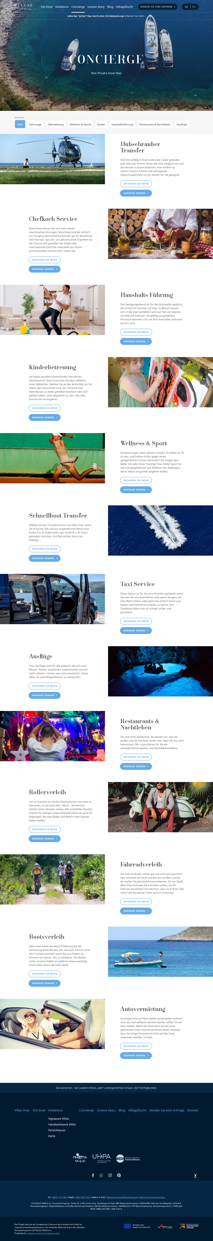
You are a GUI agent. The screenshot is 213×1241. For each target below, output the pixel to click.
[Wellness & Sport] (52, 458)
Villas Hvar (22, 1110)
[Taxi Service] (52, 598)
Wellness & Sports (80, 124)
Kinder (101, 124)
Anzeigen (19, 117)
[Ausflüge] (160, 671)
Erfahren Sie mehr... (106, 16)
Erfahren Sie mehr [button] (136, 183)
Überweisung (56, 124)
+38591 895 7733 (82, 1197)
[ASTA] (128, 1158)
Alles (20, 124)
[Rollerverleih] (160, 807)
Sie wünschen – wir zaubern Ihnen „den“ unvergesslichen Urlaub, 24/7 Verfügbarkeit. (106, 1088)
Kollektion (62, 6)
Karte (51, 1136)
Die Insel (47, 6)
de (186, 6)
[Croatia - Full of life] (80, 1158)
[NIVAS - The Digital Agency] (195, 1176)
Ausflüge (182, 124)
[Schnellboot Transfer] (160, 530)
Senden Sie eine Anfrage (156, 6)
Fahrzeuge (35, 124)
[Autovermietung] (52, 1023)
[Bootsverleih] (160, 951)
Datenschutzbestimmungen (152, 1197)
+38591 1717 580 (58, 1197)
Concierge (78, 6)
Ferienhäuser (56, 1130)
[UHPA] (102, 1158)
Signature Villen (58, 1118)
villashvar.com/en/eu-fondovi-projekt (43, 1233)
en (194, 6)
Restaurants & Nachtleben (154, 124)
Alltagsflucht (124, 6)
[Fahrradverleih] (52, 879)
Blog (110, 6)
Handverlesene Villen (62, 1124)
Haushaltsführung (122, 124)
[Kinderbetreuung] (160, 382)
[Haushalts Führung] (52, 309)
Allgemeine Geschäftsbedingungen (122, 1197)
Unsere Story (95, 6)
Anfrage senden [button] (134, 193)
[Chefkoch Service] (160, 233)
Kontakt (192, 1110)
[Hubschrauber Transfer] (52, 158)
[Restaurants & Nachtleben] (52, 736)
